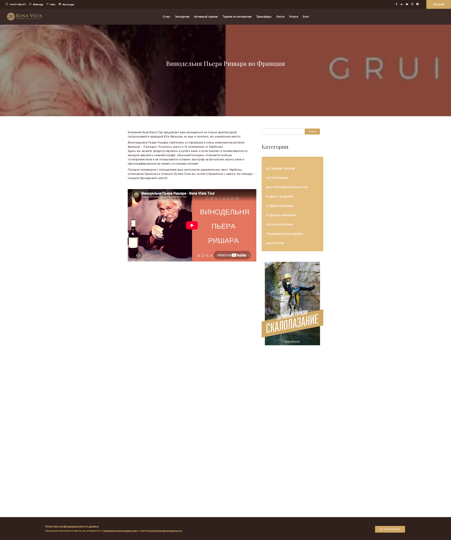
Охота (280, 16)
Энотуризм (275, 243)
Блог (306, 16)
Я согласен (390, 529)
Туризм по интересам (237, 16)
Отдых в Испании (280, 206)
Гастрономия (277, 178)
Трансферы (264, 16)
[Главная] (24, 16)
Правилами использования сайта (120, 531)
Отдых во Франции (281, 215)
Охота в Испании (279, 224)
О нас (166, 16)
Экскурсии (182, 16)
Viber (52, 4)
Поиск (312, 131)
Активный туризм (280, 168)
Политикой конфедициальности (165, 531)
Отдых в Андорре (279, 196)
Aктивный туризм (206, 16)
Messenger (69, 4)
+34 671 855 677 (18, 4)
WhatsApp (38, 4)
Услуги (293, 16)
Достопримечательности (287, 187)
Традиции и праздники (284, 234)
